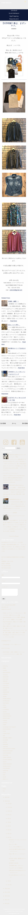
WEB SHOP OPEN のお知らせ (16, 485)
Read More (13, 321)
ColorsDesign (6, 644)
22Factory (5, 666)
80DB (4, 668)
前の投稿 (25, 423)
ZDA (4, 774)
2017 (6, 892)
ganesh (5, 711)
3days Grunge (6, 630)
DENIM (4, 696)
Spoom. (5, 761)
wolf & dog (5, 770)
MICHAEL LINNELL (7, 737)
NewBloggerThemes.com (14, 913)
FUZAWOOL (6, 709)
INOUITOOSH (6, 718)
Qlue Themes (12, 911)
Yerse (4, 772)
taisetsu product (7, 766)
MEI (4, 735)
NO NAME (5, 740)
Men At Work (6, 652)
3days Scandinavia (7, 621)
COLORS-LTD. (5, 607)
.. (3, 663)
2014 (6, 903)
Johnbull (14, 10)
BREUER (5, 681)
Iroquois (5, 720)
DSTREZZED (6, 700)
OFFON (5, 742)
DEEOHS (5, 694)
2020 (6, 797)
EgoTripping (14, 16)
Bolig (4, 626)
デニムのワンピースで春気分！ (16, 868)
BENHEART (6, 677)
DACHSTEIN (6, 687)
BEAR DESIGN (6, 672)
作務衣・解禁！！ (13, 301)
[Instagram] (5, 442)
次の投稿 (3, 423)
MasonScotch (14, 19)
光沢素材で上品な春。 (14, 863)
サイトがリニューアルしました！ (11, 473)
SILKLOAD (5, 755)
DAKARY (5, 690)
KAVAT (4, 724)
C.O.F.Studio (6, 683)
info (4, 791)
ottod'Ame (5, 746)
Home (4, 788)
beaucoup (5, 674)
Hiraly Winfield (6, 713)
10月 (9, 811)
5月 (8, 829)
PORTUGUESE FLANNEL (9, 748)
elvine (4, 705)
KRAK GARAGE (7, 729)
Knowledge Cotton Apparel (9, 726)
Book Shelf (5, 679)
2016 (6, 896)
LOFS (4, 731)
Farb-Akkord (6, 634)
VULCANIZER (6, 768)
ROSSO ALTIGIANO (8, 750)
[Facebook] (14, 442)
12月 (9, 803)
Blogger (17, 536)
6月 (8, 826)
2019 (6, 801)
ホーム (14, 423)
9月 (8, 814)
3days (4, 613)
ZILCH (4, 777)
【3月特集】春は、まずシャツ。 (14, 24)
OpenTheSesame (7, 617)
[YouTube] (22, 442)
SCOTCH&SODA (7, 753)
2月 (8, 881)
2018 (6, 888)
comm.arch (5, 685)
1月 (8, 884)
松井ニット (5, 779)
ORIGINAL (5, 744)
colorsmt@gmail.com (16, 290)
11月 (9, 807)
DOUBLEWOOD (7, 698)
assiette (5, 670)
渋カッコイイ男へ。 (14, 325)
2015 (6, 899)
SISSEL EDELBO (7, 757)
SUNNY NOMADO (7, 764)
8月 (8, 818)
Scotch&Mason (14, 13)
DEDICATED (6, 692)
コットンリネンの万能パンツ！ (16, 846)
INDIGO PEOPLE (7, 716)
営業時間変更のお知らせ (15, 499)
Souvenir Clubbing (7, 759)
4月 (8, 833)
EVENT (4, 707)
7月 (8, 822)
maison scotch (6, 733)
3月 (8, 837)
